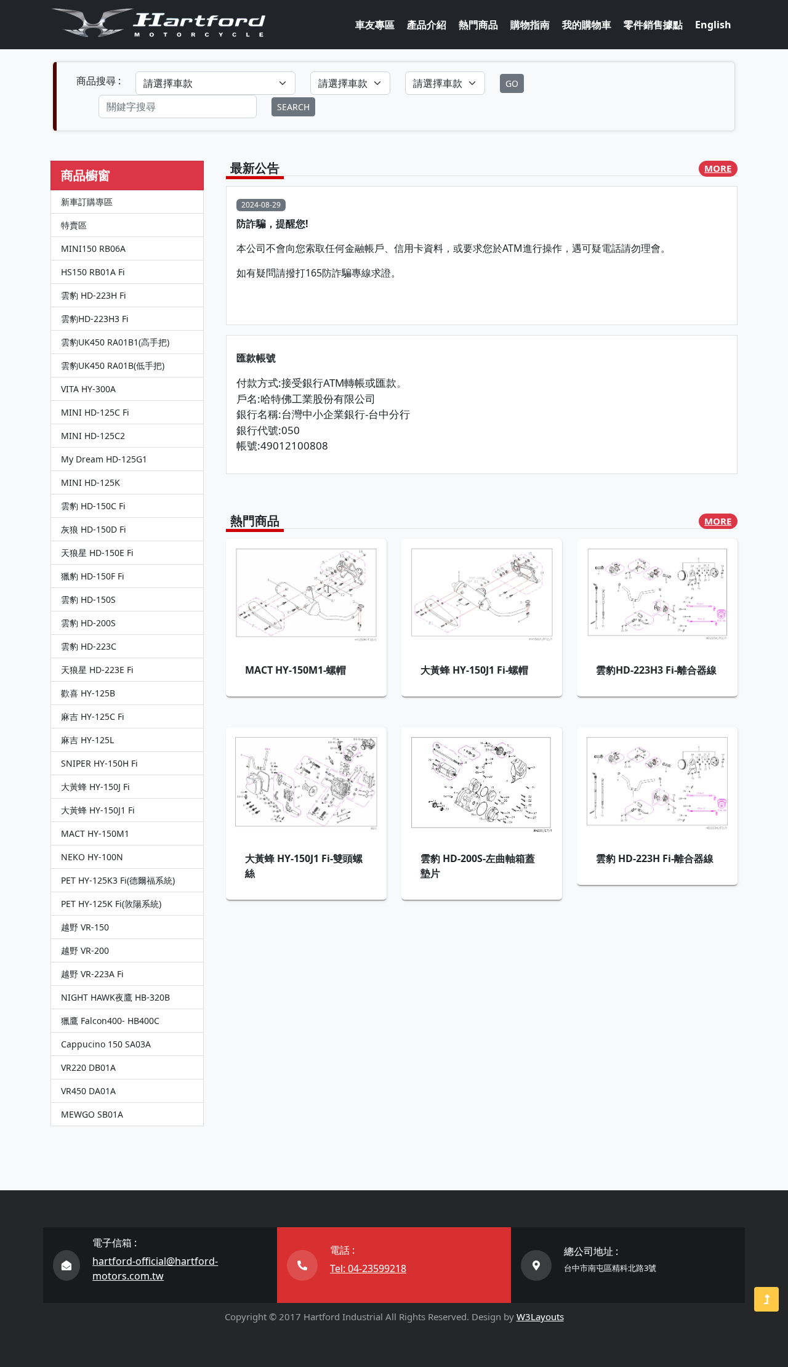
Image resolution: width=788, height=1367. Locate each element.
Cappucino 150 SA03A (106, 1044)
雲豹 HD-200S (88, 623)
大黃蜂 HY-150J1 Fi (98, 810)
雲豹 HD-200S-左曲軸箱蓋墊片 (477, 866)
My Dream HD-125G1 (104, 459)
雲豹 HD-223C (88, 646)
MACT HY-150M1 (95, 833)
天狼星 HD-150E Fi (97, 552)
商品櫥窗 (85, 175)
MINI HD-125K (90, 482)
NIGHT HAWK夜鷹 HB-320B (115, 997)
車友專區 (375, 24)
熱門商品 (478, 24)
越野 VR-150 (85, 927)
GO (511, 83)
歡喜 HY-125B (88, 693)
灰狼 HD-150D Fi (93, 529)
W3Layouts (540, 1316)
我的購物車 (586, 24)
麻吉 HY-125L (87, 740)
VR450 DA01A (88, 1091)
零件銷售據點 (653, 24)
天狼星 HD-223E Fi (97, 669)
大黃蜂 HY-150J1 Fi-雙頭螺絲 (304, 866)
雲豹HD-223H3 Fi (95, 319)
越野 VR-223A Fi (92, 974)
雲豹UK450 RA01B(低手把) (112, 365)
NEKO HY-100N (92, 857)
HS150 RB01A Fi (93, 272)
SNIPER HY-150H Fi (99, 763)
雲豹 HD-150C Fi (93, 506)
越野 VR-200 (85, 950)
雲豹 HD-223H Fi (93, 295)
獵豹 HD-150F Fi (92, 576)
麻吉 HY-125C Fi (92, 716)
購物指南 (530, 24)
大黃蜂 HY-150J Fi (95, 786)
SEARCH (293, 107)
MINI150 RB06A (93, 248)
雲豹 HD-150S (88, 599)
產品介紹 (426, 24)
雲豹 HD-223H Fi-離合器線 (655, 858)
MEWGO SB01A (92, 1114)
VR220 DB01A (88, 1067)
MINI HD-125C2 (93, 436)
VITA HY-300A (88, 389)
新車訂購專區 (87, 202)
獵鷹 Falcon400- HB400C (110, 1020)
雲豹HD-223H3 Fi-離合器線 (656, 670)
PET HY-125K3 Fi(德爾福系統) (118, 880)
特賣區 (74, 225)
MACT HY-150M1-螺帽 (295, 670)
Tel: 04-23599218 (368, 1268)
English (713, 24)
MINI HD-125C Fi (95, 412)
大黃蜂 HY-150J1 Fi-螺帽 (474, 670)
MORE (717, 168)
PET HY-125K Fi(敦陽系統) (111, 903)
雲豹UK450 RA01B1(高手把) (115, 342)
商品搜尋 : (98, 80)
